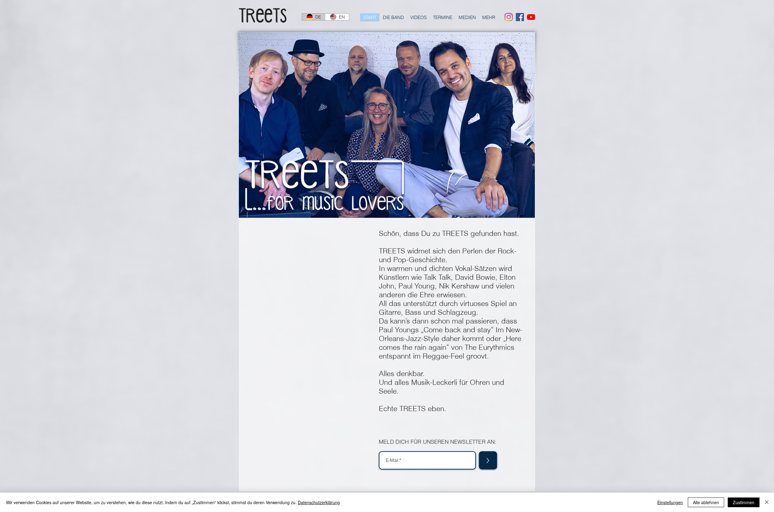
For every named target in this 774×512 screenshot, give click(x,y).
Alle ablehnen (706, 502)
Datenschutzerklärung (319, 502)
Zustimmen (743, 502)
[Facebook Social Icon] (520, 17)
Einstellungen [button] (670, 502)
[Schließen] (766, 502)
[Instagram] (509, 17)
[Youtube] (531, 17)
